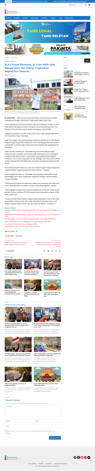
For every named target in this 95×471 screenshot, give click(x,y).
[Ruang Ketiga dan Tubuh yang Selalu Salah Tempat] (68, 99)
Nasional (7, 61)
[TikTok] (88, 457)
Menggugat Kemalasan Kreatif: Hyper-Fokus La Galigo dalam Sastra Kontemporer (81, 73)
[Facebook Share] (44, 251)
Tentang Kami (32, 463)
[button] (85, 4)
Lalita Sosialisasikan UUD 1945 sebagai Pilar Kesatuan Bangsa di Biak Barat (28, 221)
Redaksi (41, 463)
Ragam (53, 18)
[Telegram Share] (55, 251)
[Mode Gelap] (89, 5)
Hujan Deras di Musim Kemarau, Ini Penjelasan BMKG (21, 224)
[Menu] (6, 5)
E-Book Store (69, 18)
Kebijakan (17, 18)
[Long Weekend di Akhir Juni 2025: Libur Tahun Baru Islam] (52, 285)
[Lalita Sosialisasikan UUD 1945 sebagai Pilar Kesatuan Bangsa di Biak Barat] (13, 284)
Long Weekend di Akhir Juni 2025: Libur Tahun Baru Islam (22, 227)
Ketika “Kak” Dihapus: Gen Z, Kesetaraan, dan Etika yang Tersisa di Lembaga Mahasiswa (81, 90)
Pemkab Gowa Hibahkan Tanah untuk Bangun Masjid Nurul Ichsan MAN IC (16, 242)
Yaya (10, 75)
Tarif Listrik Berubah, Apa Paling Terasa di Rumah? (59, 1)
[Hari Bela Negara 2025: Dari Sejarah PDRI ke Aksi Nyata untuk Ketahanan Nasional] (52, 264)
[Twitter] (78, 457)
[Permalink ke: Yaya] (6, 75)
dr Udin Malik (10, 236)
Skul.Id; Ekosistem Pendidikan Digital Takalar (79, 107)
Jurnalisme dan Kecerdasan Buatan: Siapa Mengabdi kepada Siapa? (82, 116)
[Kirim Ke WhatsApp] (59, 251)
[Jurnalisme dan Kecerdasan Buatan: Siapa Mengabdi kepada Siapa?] (68, 116)
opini (60, 18)
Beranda (8, 18)
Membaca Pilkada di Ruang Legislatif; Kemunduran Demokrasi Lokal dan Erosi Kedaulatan (81, 82)
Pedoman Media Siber (60, 463)
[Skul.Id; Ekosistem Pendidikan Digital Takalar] (68, 107)
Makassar (19, 236)
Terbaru (13, 61)
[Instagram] (81, 457)
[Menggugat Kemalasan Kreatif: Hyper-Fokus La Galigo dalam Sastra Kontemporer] (68, 74)
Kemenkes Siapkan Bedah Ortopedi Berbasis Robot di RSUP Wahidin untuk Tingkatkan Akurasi (31, 211)
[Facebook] (75, 457)
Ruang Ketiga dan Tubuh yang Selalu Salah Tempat (82, 99)
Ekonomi (25, 18)
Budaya (44, 18)
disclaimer (49, 463)
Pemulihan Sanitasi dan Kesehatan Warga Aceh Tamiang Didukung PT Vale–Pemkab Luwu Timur (32, 215)
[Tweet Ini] (48, 251)
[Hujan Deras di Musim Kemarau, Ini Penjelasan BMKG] (32, 285)
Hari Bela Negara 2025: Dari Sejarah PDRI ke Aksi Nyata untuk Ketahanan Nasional (30, 219)
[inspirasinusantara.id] (13, 11)
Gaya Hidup (34, 18)
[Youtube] (85, 457)
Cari (65, 57)
